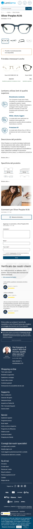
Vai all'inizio (22, 511)
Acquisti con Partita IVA (7, 403)
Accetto (19, 527)
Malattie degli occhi (6, 449)
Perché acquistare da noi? (8, 475)
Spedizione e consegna (7, 377)
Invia (16, 258)
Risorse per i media (6, 469)
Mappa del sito (5, 480)
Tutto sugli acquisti (6, 372)
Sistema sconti (5, 432)
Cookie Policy (9, 521)
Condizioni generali (6, 383)
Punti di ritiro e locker (7, 380)
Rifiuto (25, 527)
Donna (8, 12)
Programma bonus (6, 420)
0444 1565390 (16, 361)
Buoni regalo (4, 423)
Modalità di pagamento (7, 375)
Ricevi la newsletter (16, 340)
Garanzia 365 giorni (6, 398)
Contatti (3, 477)
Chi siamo (4, 464)
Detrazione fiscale (6, 400)
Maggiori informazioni (8, 527)
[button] (5, 41)
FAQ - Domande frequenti (8, 406)
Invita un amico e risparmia (8, 426)
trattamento (13, 253)
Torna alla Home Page (13, 511)
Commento (6, 229)
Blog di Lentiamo (5, 472)
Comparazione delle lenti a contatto (11, 454)
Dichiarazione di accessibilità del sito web (12, 386)
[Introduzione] (1, 12)
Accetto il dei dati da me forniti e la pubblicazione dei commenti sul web (16, 253)
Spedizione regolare (6, 418)
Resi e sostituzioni (6, 395)
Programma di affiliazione (8, 429)
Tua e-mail (6, 247)
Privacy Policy (25, 525)
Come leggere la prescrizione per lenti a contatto (14, 452)
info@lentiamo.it (16, 363)
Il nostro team (5, 466)
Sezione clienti (5, 409)
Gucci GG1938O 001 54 (11, 75)
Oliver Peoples (15, 12)
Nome (5, 240)
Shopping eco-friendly (7, 437)
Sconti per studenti (6, 434)
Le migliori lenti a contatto (8, 446)
